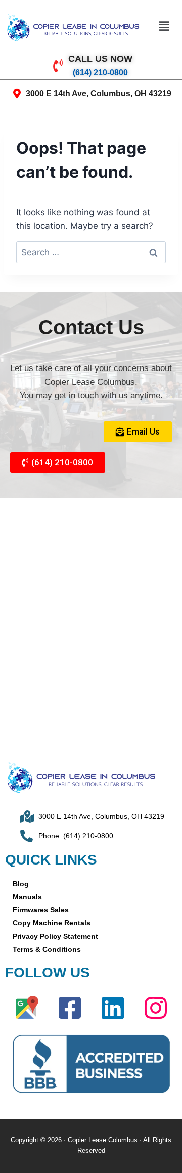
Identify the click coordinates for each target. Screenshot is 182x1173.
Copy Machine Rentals (51, 923)
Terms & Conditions (47, 949)
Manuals (27, 897)
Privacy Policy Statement (55, 936)
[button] (163, 26)
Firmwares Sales (41, 910)
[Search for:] (91, 252)
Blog (21, 884)
